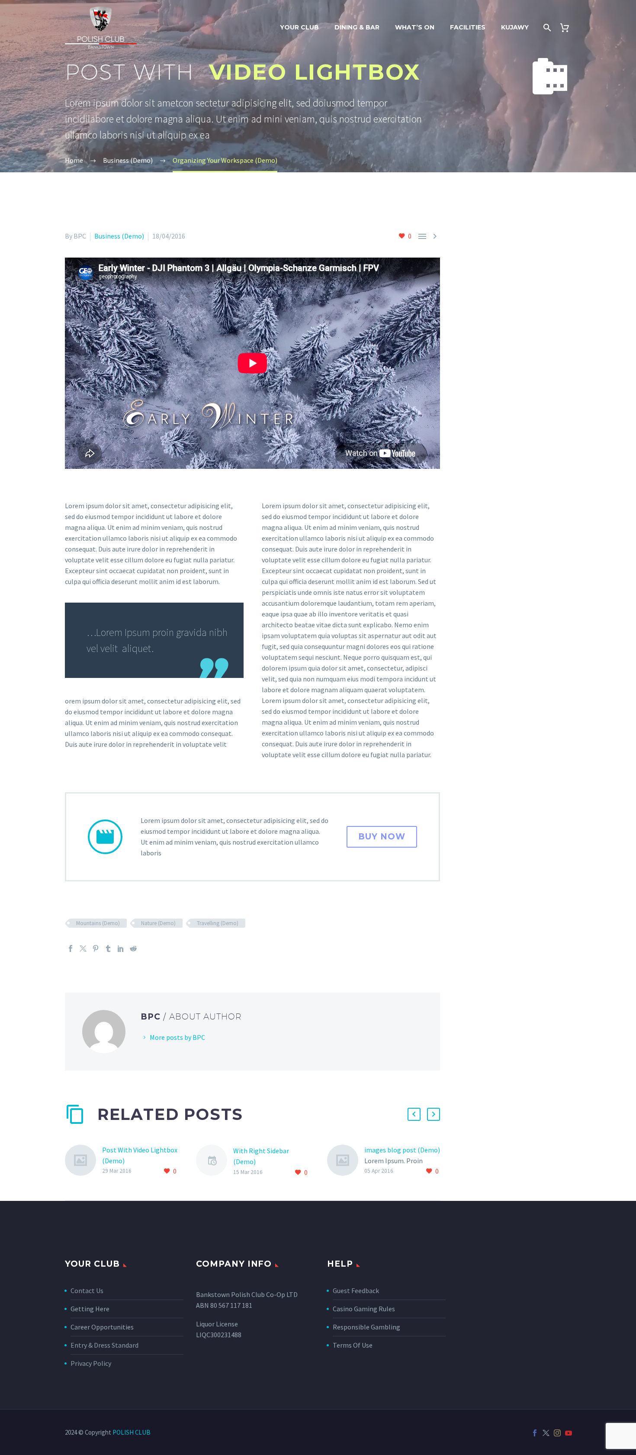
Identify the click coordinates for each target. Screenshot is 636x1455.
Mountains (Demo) (98, 923)
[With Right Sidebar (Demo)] (214, 1162)
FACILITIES (467, 27)
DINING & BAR (356, 27)
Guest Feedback (356, 1290)
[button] (414, 1114)
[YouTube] (568, 1432)
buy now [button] (381, 837)
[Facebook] (70, 948)
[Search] (546, 27)
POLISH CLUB (131, 1432)
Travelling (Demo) (217, 923)
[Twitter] (83, 948)
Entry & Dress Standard (104, 1345)
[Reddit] (133, 948)
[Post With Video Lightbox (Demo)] (83, 1161)
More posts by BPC (177, 1037)
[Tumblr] (108, 948)
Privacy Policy (91, 1363)
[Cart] (567, 27)
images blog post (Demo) (402, 1149)
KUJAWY (515, 27)
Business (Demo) (119, 236)
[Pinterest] (95, 948)
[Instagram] (557, 1432)
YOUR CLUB (299, 27)
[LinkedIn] (120, 948)
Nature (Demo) (158, 923)
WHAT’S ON (414, 27)
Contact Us (87, 1290)
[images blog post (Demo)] (345, 1161)
